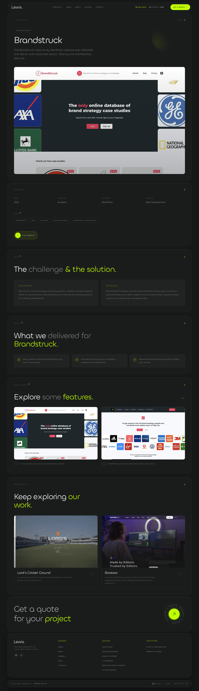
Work (69, 7)
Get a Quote (179, 7)
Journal (88, 7)
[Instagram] (21, 655)
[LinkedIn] (16, 655)
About (78, 7)
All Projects (20, 20)
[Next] (182, 398)
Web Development (23, 30)
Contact (100, 7)
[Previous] (176, 398)
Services (57, 7)
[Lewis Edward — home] (17, 7)
